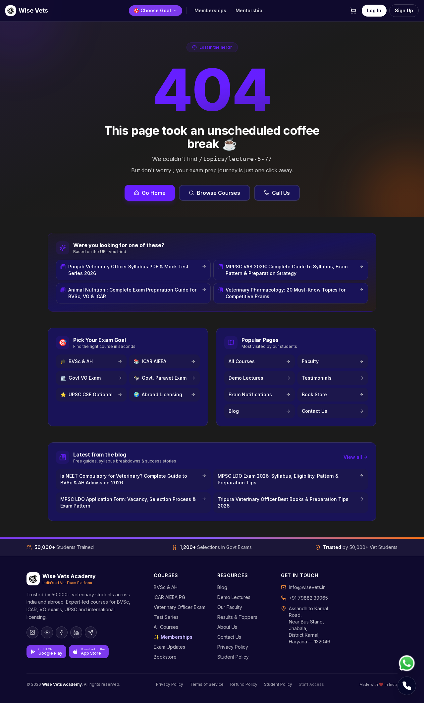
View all (353, 457)
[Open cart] (353, 11)
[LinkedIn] (76, 632)
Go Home (154, 192)
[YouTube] (47, 632)
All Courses (166, 627)
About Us (227, 627)
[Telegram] (91, 632)
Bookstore (165, 657)
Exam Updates (169, 647)
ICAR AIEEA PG (169, 597)
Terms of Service (207, 684)
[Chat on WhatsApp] (407, 663)
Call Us (281, 192)
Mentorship (249, 10)
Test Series (166, 617)
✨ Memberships (173, 637)
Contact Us (229, 637)
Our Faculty (229, 607)
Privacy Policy (232, 647)
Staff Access (311, 684)
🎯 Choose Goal (152, 10)
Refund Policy (243, 684)
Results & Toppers (237, 617)
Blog (222, 587)
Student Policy (233, 657)
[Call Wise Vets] (407, 685)
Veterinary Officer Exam (179, 607)
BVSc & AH (166, 587)
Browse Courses (218, 192)
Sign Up (404, 10)
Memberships (210, 10)
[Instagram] (32, 632)
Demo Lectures (233, 597)
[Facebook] (62, 632)
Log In (374, 10)
